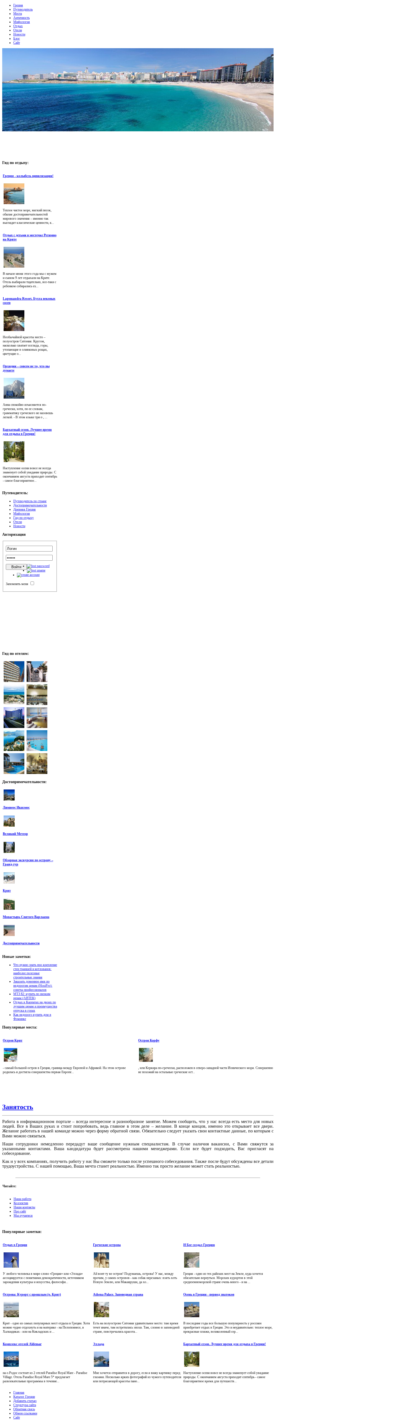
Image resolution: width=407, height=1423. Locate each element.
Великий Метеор (15, 834)
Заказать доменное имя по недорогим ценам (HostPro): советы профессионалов (32, 986)
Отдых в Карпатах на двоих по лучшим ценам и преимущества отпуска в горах (35, 1006)
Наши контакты (24, 1207)
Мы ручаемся (23, 1215)
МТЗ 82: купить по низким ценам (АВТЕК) (31, 996)
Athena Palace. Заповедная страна (118, 1294)
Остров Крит (12, 1040)
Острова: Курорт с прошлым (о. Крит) (32, 1294)
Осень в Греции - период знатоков (208, 1294)
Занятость (17, 1107)
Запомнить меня (17, 584)
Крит (7, 891)
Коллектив (21, 1203)
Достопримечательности (21, 943)
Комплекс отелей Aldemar (22, 1344)
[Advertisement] (138, 144)
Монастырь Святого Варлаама (26, 917)
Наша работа (22, 1199)
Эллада (98, 1344)
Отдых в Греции (15, 1245)
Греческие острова (107, 1245)
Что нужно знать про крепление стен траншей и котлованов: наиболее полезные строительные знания (35, 971)
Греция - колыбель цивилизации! (28, 176)
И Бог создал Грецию (199, 1245)
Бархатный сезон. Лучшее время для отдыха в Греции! (27, 432)
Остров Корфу (148, 1040)
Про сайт (20, 1211)
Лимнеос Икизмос (16, 807)
